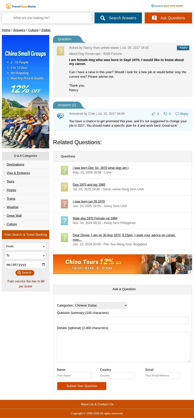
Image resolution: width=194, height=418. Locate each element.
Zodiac (46, 30)
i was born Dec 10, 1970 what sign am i (100, 168)
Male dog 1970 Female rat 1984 (95, 218)
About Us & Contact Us (97, 404)
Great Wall (14, 216)
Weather (13, 207)
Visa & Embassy (18, 173)
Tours (10, 181)
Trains (11, 198)
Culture (33, 30)
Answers (19, 30)
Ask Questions (172, 18)
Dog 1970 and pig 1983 (89, 185)
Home (6, 30)
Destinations (15, 164)
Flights (11, 190)
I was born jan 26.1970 (89, 201)
